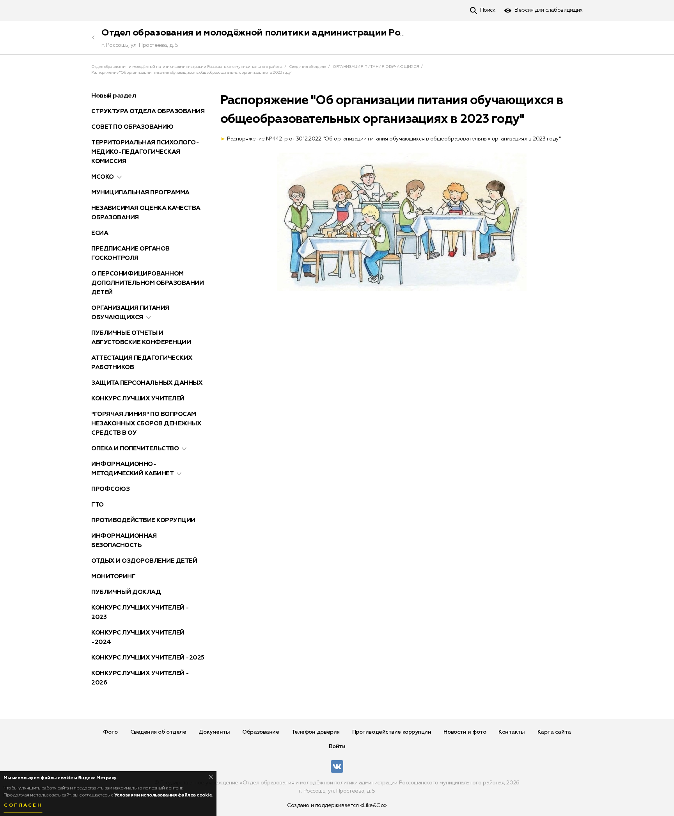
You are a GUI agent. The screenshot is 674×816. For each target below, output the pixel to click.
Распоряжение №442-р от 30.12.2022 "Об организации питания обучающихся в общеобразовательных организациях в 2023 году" (390, 139)
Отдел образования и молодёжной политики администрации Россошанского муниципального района (338, 32)
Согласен (23, 805)
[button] (119, 177)
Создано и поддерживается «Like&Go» (337, 805)
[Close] (211, 777)
